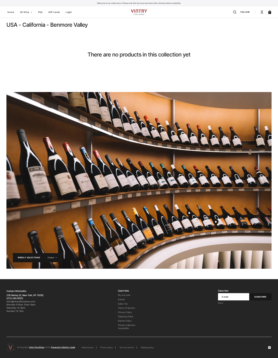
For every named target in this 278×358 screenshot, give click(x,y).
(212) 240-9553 (14, 298)
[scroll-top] (271, 351)
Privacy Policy (125, 312)
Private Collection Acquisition (126, 327)
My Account (124, 295)
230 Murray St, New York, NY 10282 (25, 295)
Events (121, 299)
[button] (235, 12)
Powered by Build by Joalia (63, 347)
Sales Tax (123, 303)
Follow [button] (245, 12)
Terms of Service (126, 308)
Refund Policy (125, 320)
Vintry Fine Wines (36, 347)
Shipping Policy (125, 316)
